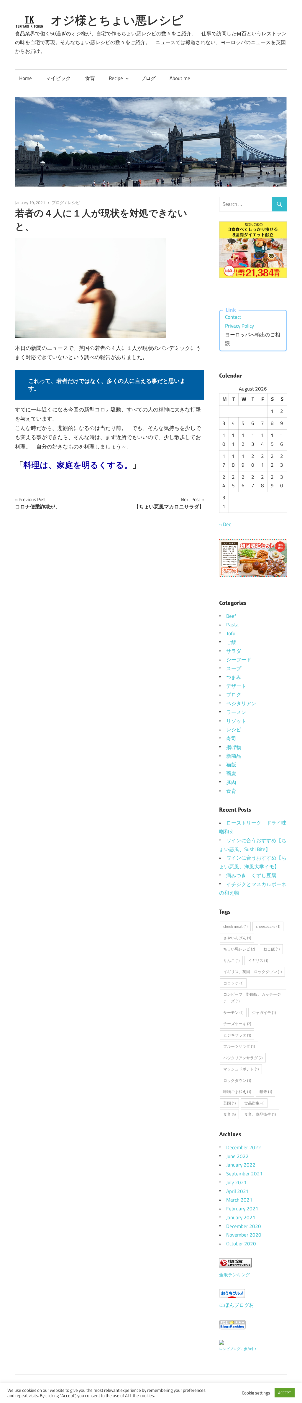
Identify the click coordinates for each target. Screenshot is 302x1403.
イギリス (258, 960)
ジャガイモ (264, 1012)
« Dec (225, 524)
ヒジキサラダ (237, 1035)
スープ (233, 668)
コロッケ (233, 983)
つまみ (233, 677)
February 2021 (242, 1208)
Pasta (232, 624)
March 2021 (239, 1200)
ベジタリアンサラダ (242, 1058)
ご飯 (231, 642)
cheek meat (235, 926)
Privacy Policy (239, 326)
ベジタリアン (241, 703)
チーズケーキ (237, 1024)
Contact (233, 317)
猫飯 (231, 764)
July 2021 (236, 1182)
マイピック (58, 78)
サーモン (233, 1012)
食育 (90, 78)
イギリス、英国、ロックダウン (252, 972)
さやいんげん (237, 938)
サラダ (233, 651)
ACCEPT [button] (284, 1393)
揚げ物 (233, 747)
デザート (236, 686)
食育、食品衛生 (260, 1114)
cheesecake (268, 926)
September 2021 (244, 1173)
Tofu (230, 633)
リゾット (236, 721)
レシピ (74, 202)
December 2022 (243, 1147)
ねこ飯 (271, 949)
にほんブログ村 (236, 1305)
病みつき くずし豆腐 (251, 875)
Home (25, 78)
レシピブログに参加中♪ (237, 1349)
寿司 (231, 738)
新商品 (233, 756)
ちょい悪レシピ (239, 949)
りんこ (231, 960)
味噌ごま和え (237, 1092)
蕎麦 (231, 773)
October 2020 (241, 1243)
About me (180, 78)
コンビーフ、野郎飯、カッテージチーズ (252, 997)
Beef (231, 616)
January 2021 (240, 1217)
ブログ (148, 78)
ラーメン (236, 712)
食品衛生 (254, 1103)
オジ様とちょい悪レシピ (117, 20)
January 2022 (240, 1165)
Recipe (116, 78)
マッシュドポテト (241, 1069)
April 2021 (237, 1191)
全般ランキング (234, 1274)
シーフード (238, 659)
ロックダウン (237, 1080)
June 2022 (237, 1156)
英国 (229, 1103)
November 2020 (243, 1235)
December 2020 (243, 1226)
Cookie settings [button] (256, 1393)
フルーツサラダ (239, 1046)
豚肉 (231, 782)
